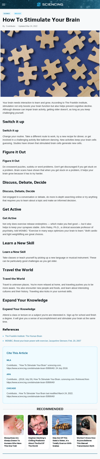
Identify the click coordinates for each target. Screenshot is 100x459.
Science (7, 13)
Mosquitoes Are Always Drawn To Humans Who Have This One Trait (12, 442)
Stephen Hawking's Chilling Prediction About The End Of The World (37, 442)
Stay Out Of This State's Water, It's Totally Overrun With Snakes (62, 442)
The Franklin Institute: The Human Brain (23, 336)
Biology (18, 13)
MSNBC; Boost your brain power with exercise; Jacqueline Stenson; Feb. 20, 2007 (43, 341)
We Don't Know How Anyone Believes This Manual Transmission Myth (86, 442)
